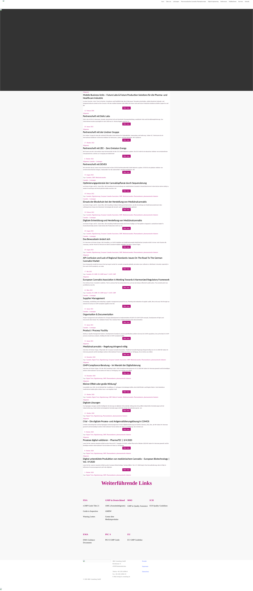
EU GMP (94, 274)
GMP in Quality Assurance (137, 506)
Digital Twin (95, 360)
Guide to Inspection (90, 511)
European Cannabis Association (109, 196)
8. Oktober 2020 (89, 432)
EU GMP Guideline (134, 540)
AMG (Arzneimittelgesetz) (115, 506)
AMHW (108, 511)
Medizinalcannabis (101, 177)
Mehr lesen (126, 108)
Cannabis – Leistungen (96, 161)
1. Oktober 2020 (89, 472)
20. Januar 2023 (88, 126)
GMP (93, 177)
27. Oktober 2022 (89, 142)
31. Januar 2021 (88, 309)
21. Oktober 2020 (89, 394)
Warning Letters (89, 517)
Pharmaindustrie (138, 196)
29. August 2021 (89, 231)
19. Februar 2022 (89, 193)
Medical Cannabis (117, 397)
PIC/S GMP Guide (112, 540)
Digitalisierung (96, 196)
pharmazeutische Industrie (150, 196)
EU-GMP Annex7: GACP (105, 274)
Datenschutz (145, 571)
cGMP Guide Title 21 (91, 506)
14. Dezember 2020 (89, 357)
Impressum (145, 566)
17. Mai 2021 (88, 271)
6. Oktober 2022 (89, 159)
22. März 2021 (88, 290)
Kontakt (144, 561)
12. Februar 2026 (89, 110)
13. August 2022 (89, 175)
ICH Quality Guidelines (159, 506)
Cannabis (88, 177)
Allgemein (86, 92)
